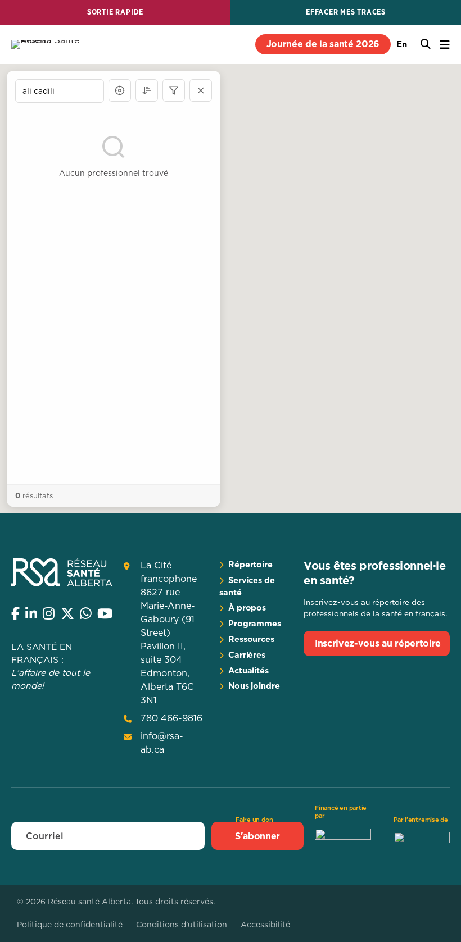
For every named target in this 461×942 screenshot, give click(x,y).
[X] (67, 613)
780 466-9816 (171, 718)
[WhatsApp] (86, 613)
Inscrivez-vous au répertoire (378, 643)
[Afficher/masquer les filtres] (173, 90)
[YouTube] (104, 613)
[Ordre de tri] (146, 90)
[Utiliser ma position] (120, 90)
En (401, 44)
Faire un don (254, 819)
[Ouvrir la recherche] (425, 44)
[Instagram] (49, 613)
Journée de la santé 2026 (322, 44)
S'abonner (257, 836)
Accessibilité (265, 924)
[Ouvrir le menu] (444, 44)
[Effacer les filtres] (200, 90)
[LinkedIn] (31, 613)
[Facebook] (15, 613)
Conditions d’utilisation (181, 924)
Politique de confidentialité (70, 924)
